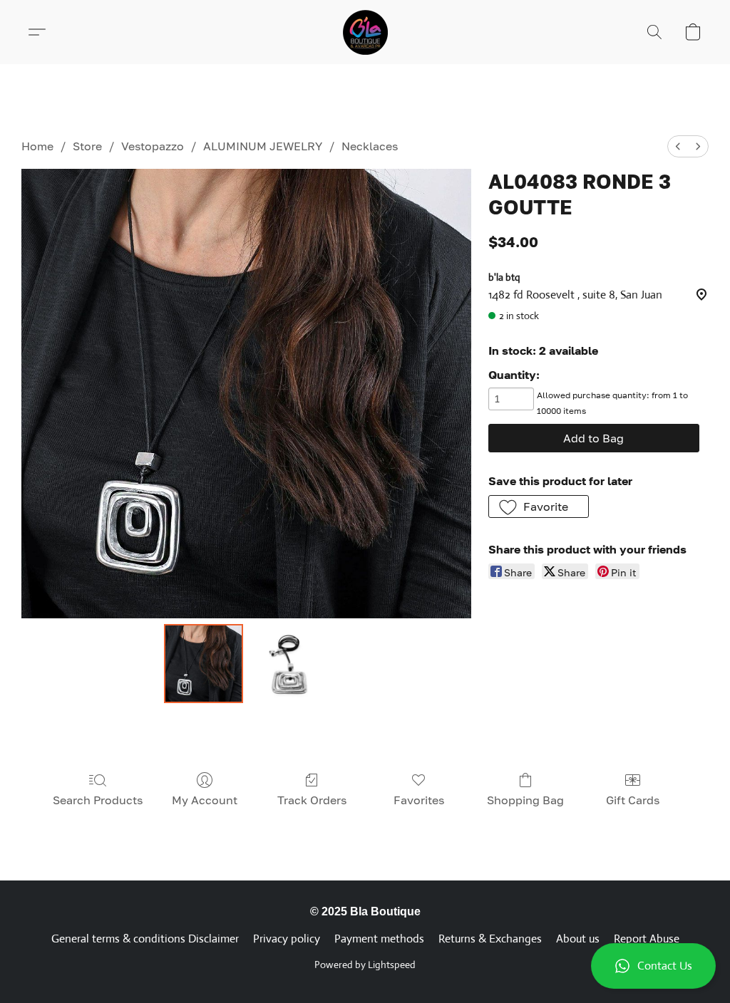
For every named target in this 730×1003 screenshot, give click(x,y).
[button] (653, 966)
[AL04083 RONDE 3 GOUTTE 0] (204, 664)
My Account (204, 800)
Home (37, 146)
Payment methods (379, 938)
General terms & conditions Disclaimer (145, 938)
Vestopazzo (152, 146)
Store (87, 146)
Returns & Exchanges (490, 938)
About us (578, 938)
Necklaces (369, 146)
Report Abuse (646, 938)
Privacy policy (286, 938)
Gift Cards (632, 800)
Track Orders (311, 800)
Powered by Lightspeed (365, 964)
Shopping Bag (525, 800)
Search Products (98, 800)
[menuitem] (678, 146)
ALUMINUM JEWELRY (262, 146)
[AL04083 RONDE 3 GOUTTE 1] (289, 664)
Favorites (419, 800)
